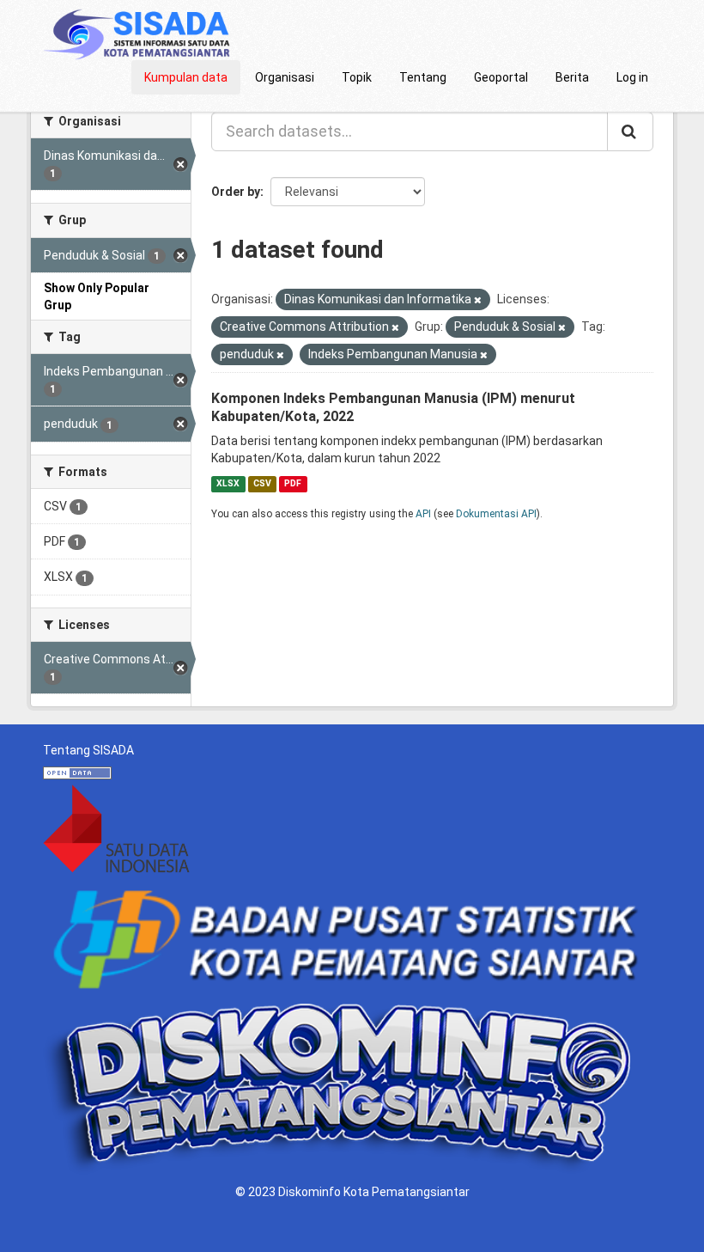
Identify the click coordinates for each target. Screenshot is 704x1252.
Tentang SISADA (88, 750)
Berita (572, 77)
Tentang (422, 77)
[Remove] (478, 300)
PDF (292, 483)
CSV (262, 483)
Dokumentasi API (496, 514)
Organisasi (284, 77)
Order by (235, 191)
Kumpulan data (186, 77)
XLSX (228, 483)
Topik (357, 77)
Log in (632, 77)
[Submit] (630, 131)
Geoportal (501, 77)
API (423, 514)
